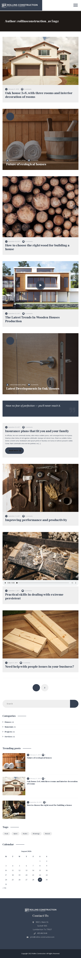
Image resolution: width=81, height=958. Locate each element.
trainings (37, 834)
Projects (8, 732)
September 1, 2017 (13, 591)
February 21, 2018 (13, 89)
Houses (8, 722)
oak (7, 834)
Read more (13, 450)
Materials (9, 727)
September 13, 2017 (14, 516)
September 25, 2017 (14, 313)
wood (48, 834)
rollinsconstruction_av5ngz (18, 160)
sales (25, 834)
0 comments (34, 160)
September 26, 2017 (14, 241)
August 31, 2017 (13, 663)
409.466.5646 (42, 933)
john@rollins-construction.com (42, 937)
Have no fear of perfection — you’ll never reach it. (33, 405)
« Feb (4, 888)
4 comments (27, 89)
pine (16, 834)
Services (8, 736)
